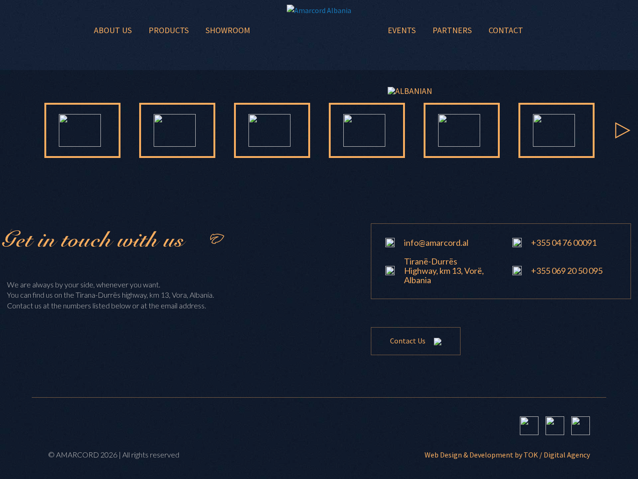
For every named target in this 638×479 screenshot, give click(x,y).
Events (402, 30)
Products (169, 30)
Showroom (228, 30)
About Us (113, 30)
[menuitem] (410, 91)
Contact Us (408, 340)
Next (623, 130)
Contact (506, 30)
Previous (15, 130)
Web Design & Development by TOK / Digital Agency (507, 454)
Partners (452, 30)
